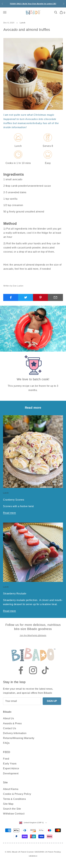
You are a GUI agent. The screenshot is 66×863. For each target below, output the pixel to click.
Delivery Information (14, 733)
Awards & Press (12, 723)
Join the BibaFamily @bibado (33, 635)
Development (11, 773)
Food (6, 758)
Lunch (22, 23)
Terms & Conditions (14, 799)
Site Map (8, 804)
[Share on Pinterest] (40, 297)
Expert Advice (11, 768)
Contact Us (9, 728)
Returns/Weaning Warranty (18, 738)
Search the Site (12, 808)
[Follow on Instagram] (33, 670)
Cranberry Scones (13, 499)
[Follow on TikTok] (45, 670)
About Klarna (10, 789)
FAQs (6, 743)
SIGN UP (52, 701)
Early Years (10, 763)
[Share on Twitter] (25, 297)
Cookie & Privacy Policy (17, 794)
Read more (9, 513)
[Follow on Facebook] (21, 670)
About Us (8, 718)
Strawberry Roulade (14, 593)
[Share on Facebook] (10, 297)
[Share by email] (55, 297)
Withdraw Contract (14, 813)
